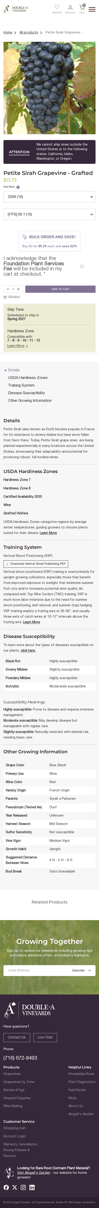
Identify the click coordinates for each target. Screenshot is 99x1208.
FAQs (72, 1098)
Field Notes (77, 1090)
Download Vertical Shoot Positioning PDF (38, 564)
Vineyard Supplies (17, 1098)
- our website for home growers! (52, 1175)
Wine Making (13, 1106)
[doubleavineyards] (15, 9)
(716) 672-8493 (20, 1058)
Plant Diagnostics (82, 1082)
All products (29, 32)
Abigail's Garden (81, 1114)
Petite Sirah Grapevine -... (65, 32)
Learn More (15, 346)
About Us (75, 1106)
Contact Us (17, 1037)
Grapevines (12, 1074)
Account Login (14, 1136)
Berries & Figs (14, 1090)
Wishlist (14, 297)
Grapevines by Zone (18, 1082)
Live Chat (45, 1037)
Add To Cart (60, 289)
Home (7, 32)
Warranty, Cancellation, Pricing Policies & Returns (20, 1150)
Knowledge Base (81, 1074)
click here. (28, 650)
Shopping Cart (14, 1128)
